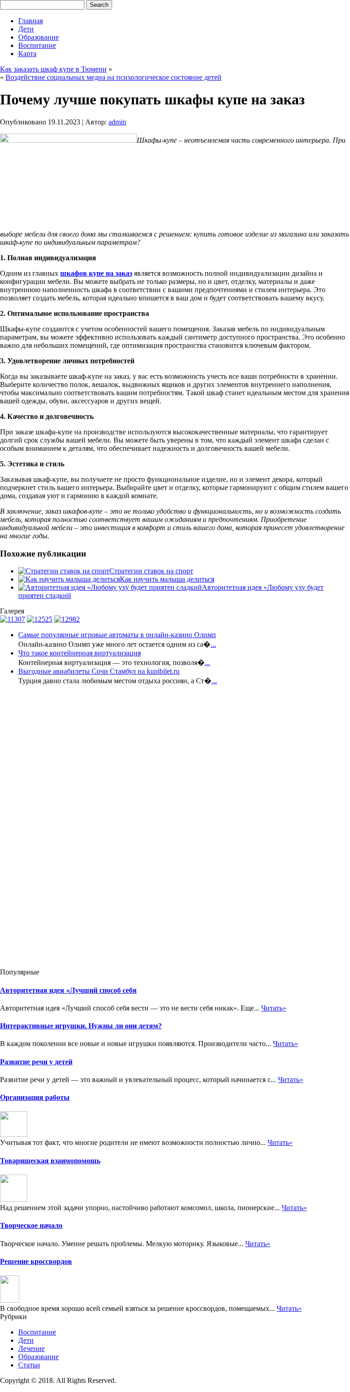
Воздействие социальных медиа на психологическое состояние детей (113, 77)
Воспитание (37, 45)
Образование (38, 37)
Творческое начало (31, 1225)
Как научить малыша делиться (167, 579)
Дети (26, 29)
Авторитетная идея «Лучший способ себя (68, 990)
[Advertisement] (36, 829)
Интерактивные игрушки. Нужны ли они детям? (81, 1026)
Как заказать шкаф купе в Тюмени (53, 69)
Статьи (29, 1365)
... (213, 644)
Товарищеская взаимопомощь (50, 1161)
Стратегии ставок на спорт (151, 571)
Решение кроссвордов (36, 1261)
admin (117, 122)
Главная (30, 21)
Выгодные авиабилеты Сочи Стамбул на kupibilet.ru (99, 671)
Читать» (273, 1008)
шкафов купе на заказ (96, 273)
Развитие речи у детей (36, 1062)
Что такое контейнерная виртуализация (79, 653)
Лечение (31, 1348)
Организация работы (35, 1097)
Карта (27, 53)
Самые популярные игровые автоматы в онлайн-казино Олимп (117, 635)
